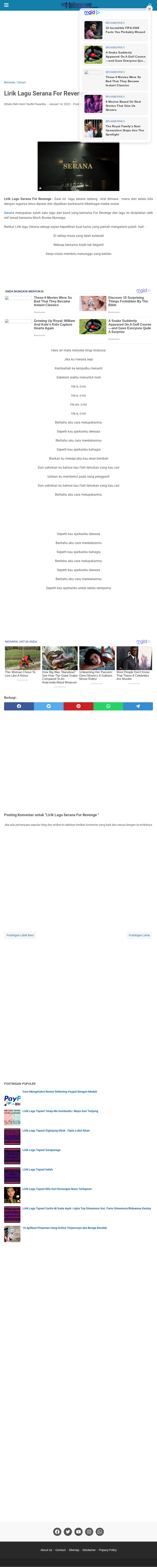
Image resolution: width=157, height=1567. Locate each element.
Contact (60, 1550)
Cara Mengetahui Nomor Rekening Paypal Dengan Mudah (59, 1091)
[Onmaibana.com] (78, 5)
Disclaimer (89, 1550)
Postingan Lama (139, 935)
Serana (9, 213)
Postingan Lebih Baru (20, 935)
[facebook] (19, 706)
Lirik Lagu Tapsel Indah (37, 1169)
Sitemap (74, 1550)
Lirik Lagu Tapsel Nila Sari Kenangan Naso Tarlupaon (57, 1189)
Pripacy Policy (108, 1550)
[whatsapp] (108, 706)
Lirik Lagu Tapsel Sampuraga (41, 1150)
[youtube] (78, 1532)
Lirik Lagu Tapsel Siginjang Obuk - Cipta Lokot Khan (56, 1130)
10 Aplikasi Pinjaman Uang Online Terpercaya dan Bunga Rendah (64, 1228)
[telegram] (138, 706)
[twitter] (49, 706)
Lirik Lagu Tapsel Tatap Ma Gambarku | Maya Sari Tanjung (60, 1111)
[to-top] (149, 1558)
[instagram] (89, 1532)
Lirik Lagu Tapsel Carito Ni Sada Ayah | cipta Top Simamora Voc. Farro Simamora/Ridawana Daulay (86, 1208)
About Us (46, 1550)
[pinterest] (78, 706)
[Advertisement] (78, 45)
